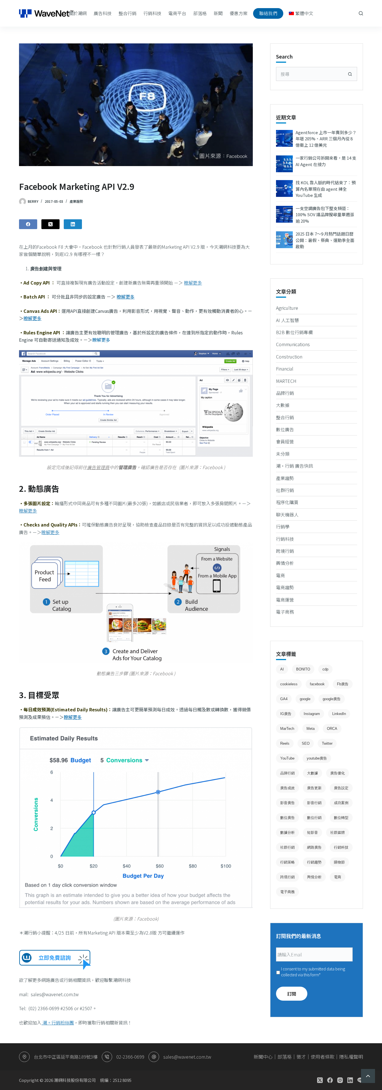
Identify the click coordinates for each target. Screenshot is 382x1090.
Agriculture (287, 307)
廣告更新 (314, 788)
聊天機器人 (287, 514)
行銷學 (282, 526)
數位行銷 (314, 818)
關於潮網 (78, 13)
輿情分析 (285, 563)
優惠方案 (238, 13)
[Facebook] (28, 224)
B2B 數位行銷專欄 (294, 332)
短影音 (312, 832)
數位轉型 (341, 818)
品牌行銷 (285, 393)
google (305, 699)
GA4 (283, 699)
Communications (293, 344)
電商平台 (177, 13)
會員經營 (285, 441)
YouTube (287, 758)
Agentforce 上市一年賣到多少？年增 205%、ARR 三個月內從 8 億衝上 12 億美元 (326, 138)
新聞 (218, 13)
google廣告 (332, 699)
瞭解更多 (101, 339)
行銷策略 (287, 862)
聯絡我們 (268, 13)
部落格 (200, 13)
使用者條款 (322, 1056)
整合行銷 (127, 13)
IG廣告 (285, 714)
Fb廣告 (342, 684)
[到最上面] (368, 1076)
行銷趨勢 (314, 862)
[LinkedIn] (73, 224)
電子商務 (285, 611)
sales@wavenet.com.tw (187, 1056)
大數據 (282, 405)
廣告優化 (337, 773)
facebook (317, 684)
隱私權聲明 (351, 1056)
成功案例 (341, 803)
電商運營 (285, 599)
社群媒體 (337, 832)
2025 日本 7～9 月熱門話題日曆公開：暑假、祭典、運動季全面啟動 (325, 240)
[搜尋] (361, 13)
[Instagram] (340, 1080)
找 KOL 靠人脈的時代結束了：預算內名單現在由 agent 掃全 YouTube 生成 (326, 189)
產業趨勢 (76, 201)
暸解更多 (193, 282)
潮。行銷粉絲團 (57, 1022)
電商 (280, 575)
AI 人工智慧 (287, 320)
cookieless (289, 684)
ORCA (332, 728)
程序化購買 (287, 502)
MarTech (287, 728)
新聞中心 (263, 1056)
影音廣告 (287, 803)
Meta (310, 728)
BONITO (303, 669)
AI (282, 669)
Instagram (312, 714)
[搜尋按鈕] (350, 74)
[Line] (360, 1080)
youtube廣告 (317, 758)
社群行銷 (285, 490)
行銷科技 (152, 13)
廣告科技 (103, 13)
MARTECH (286, 381)
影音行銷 (314, 803)
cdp (325, 669)
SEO (306, 743)
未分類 (282, 453)
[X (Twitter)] (50, 224)
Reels (284, 743)
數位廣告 (285, 429)
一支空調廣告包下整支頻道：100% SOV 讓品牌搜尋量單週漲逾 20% (325, 214)
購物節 (339, 862)
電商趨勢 (285, 587)
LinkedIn (339, 714)
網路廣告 (314, 847)
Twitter (327, 743)
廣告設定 (341, 788)
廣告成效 (287, 788)
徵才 (301, 1056)
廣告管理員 (98, 467)
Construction (289, 356)
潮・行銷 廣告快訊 (294, 465)
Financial (284, 368)
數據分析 (287, 832)
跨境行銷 (285, 551)
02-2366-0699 (130, 1056)
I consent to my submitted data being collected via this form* (313, 971)
